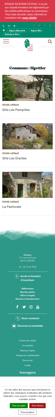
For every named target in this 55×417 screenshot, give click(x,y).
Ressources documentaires (27, 299)
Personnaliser (27, 412)
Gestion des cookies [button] (27, 340)
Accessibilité (27, 345)
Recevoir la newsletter (30, 326)
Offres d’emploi (27, 295)
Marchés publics (27, 292)
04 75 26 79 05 (29, 267)
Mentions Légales (27, 350)
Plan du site (27, 360)
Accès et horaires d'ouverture (30, 278)
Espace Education (17, 30)
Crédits (27, 365)
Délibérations (27, 288)
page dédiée (30, 18)
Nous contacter (30, 318)
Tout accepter (19, 405)
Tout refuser (37, 405)
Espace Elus (36, 30)
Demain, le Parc (12, 34)
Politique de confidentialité (27, 355)
